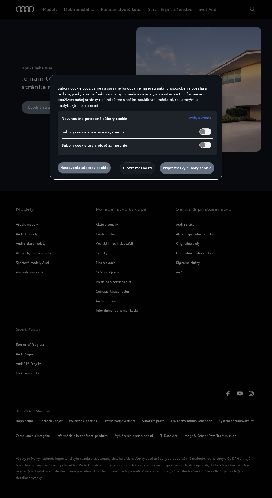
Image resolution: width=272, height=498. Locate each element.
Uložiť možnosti (137, 168)
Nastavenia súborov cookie (84, 168)
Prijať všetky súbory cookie (187, 168)
